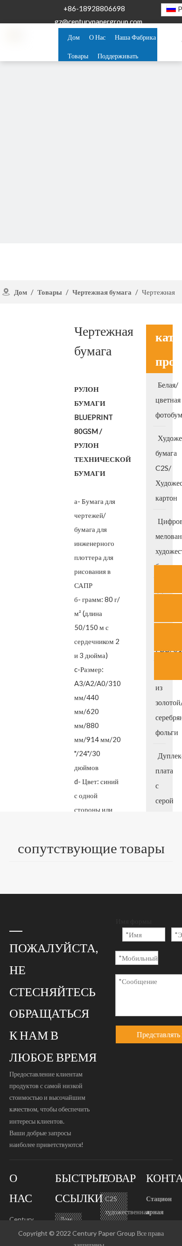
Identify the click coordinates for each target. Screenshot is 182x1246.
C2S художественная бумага (127, 1212)
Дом (66, 1219)
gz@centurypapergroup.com (98, 21)
